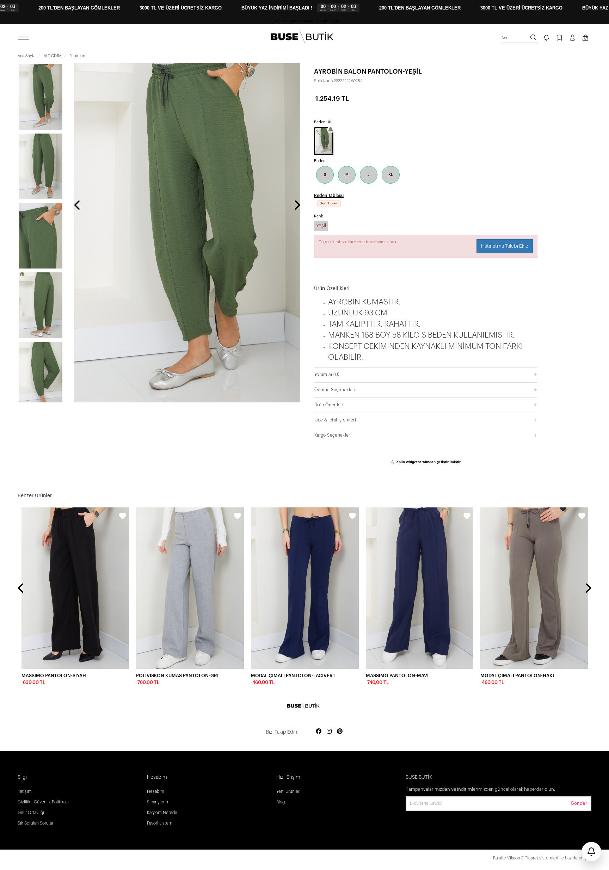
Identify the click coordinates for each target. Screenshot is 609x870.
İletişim (25, 791)
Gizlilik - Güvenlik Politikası (43, 802)
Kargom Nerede (162, 812)
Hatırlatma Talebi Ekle (504, 254)
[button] (425, 382)
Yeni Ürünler (288, 791)
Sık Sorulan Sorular (35, 823)
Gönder (579, 803)
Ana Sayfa (27, 56)
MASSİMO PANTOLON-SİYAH (53, 675)
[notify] (546, 38)
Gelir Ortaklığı (31, 812)
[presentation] (77, 206)
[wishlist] (122, 517)
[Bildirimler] (591, 852)
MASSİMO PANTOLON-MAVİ (397, 675)
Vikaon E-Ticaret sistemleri (532, 858)
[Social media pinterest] (340, 732)
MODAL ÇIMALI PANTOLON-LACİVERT (293, 675)
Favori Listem (159, 823)
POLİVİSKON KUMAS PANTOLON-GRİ (177, 675)
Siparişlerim (158, 802)
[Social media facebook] (318, 732)
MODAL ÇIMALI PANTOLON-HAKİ (517, 675)
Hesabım (155, 791)
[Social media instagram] (329, 732)
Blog (280, 802)
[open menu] (25, 38)
